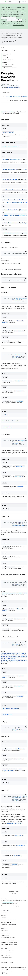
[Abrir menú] (2, 1)
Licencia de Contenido (8, 902)
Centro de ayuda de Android (7, 950)
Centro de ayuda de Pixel (6, 953)
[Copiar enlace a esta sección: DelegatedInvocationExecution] (23, 274)
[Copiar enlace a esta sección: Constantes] (12, 243)
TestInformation (12, 169)
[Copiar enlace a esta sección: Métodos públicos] (17, 288)
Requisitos (3, 915)
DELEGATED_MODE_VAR (8, 132)
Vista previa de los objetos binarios (9, 920)
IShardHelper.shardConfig (14, 823)
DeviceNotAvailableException (11, 421)
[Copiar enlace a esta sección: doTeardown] (11, 434)
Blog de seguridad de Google (8, 937)
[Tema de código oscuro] (26, 251)
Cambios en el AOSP (18, 25)
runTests (5, 223)
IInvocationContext (14, 159)
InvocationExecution (13, 87)
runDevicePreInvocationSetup (11, 210)
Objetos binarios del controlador (8, 924)
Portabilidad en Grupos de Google (9, 944)
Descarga (3, 917)
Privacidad (9, 969)
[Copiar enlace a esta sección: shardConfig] (10, 790)
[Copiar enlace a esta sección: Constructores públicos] (22, 270)
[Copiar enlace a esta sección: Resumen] (10, 120)
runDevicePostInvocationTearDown (12, 199)
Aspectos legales (22, 967)
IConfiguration (14, 233)
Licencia (4, 969)
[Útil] (12, 50)
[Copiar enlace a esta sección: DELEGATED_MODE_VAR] (19, 247)
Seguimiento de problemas (7, 962)
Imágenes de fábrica (6, 922)
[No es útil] (14, 50)
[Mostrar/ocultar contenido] (10, 54)
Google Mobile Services (6, 957)
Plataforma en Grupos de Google (8, 940)
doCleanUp (5, 159)
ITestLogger (15, 357)
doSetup (5, 169)
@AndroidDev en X (5, 933)
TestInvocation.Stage (18, 525)
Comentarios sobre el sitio (20, 969)
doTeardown (6, 179)
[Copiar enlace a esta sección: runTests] (8, 722)
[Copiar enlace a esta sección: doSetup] (8, 349)
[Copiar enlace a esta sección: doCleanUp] (9, 292)
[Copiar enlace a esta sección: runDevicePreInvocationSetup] (22, 637)
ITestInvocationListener (18, 730)
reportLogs (6, 189)
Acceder (24, 1)
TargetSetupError (7, 427)
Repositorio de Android (6, 913)
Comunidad (14, 967)
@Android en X (4, 930)
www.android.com (5, 955)
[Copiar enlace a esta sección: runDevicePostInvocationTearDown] (2, 577)
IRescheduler (15, 799)
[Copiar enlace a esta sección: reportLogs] (10, 516)
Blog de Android (5, 935)
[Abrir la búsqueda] (17, 2)
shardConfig (6, 233)
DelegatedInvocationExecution (11, 146)
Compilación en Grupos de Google (9, 942)
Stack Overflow (4, 960)
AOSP (2, 47)
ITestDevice (12, 189)
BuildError (6, 415)
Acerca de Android (5, 967)
